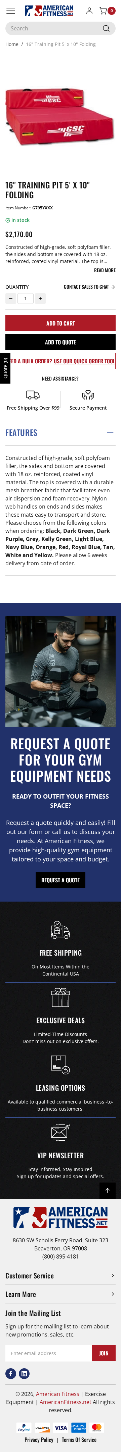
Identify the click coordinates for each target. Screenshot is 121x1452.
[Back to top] (107, 1191)
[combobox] (60, 28)
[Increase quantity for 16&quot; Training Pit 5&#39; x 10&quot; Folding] (40, 298)
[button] (60, 432)
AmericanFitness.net (65, 1402)
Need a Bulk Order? (60, 361)
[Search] (106, 28)
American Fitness (57, 1394)
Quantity (17, 287)
